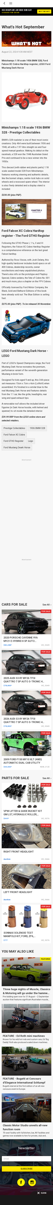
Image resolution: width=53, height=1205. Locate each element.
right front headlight (19, 851)
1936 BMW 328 (37, 428)
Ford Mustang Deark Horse (17, 447)
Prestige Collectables (14, 428)
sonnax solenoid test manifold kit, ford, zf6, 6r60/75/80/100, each (19, 936)
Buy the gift (44, 11)
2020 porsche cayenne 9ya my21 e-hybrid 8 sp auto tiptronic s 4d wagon (21, 641)
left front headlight (18, 892)
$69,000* (8, 767)
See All (46, 604)
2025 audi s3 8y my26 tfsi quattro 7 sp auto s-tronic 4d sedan (24, 681)
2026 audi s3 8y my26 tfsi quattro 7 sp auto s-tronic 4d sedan (24, 722)
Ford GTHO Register (13, 441)
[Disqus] (26, 519)
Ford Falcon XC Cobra (14, 434)
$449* (6, 818)
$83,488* (8, 645)
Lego (30, 441)
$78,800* (8, 685)
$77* (6, 940)
